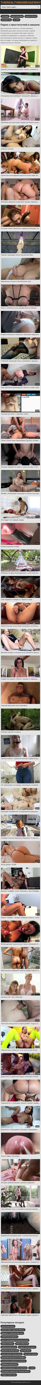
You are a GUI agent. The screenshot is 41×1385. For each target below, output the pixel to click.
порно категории (17, 16)
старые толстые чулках (27, 1347)
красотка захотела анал (10, 1350)
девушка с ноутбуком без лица (12, 1333)
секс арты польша (30, 1354)
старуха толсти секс (9, 1375)
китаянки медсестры (9, 1347)
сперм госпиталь (7, 1343)
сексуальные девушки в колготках (13, 1361)
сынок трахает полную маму (11, 1354)
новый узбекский (22, 1343)
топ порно (5, 16)
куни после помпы (8, 1326)
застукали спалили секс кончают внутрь (15, 1371)
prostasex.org (6, 20)
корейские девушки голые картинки (14, 1368)
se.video (16, 20)
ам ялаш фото (25, 1350)
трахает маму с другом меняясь (13, 1330)
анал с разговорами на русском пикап (15, 1340)
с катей (31, 1368)
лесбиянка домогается (9, 1364)
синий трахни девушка (9, 1337)
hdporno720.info (31, 16)
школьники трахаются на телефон (13, 1357)
